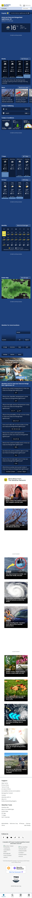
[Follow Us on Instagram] (7, 838)
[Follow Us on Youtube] (11, 838)
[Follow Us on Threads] (19, 838)
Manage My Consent (7, 793)
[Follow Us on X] (23, 838)
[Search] (20, 5)
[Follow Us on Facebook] (3, 838)
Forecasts (25, 8)
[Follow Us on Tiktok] (15, 838)
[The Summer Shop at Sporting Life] (26, 352)
